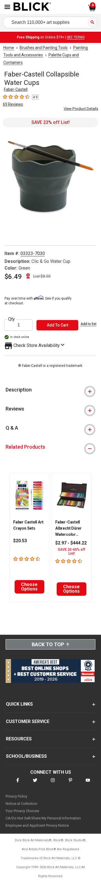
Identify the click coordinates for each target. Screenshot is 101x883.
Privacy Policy (16, 796)
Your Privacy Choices (22, 811)
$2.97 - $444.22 (71, 543)
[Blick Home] (32, 7)
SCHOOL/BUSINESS (26, 756)
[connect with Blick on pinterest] (70, 783)
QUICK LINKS (19, 704)
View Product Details (81, 108)
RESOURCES (19, 738)
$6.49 (13, 277)
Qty (11, 319)
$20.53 (20, 540)
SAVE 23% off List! (50, 122)
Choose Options (29, 587)
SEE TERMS (75, 37)
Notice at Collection (21, 803)
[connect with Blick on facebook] (17, 783)
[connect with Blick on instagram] (52, 783)
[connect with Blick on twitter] (35, 783)
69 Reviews (13, 104)
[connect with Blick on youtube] (87, 783)
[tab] (50, 389)
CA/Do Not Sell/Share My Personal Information (43, 818)
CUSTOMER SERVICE (27, 721)
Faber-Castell (15, 89)
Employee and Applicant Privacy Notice (37, 825)
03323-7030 (32, 253)
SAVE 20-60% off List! (71, 551)
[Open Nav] (7, 7)
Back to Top (48, 644)
